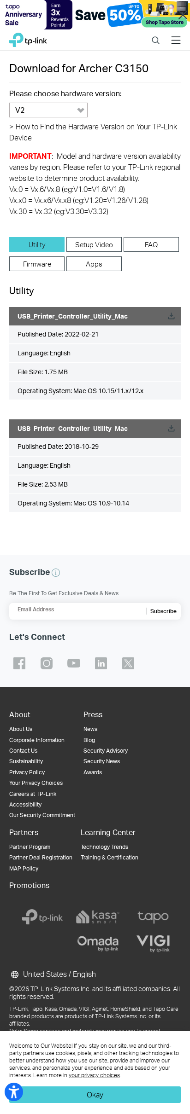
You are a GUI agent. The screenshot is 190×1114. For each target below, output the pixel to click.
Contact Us (23, 750)
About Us (20, 728)
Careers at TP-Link (32, 793)
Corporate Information (37, 740)
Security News (101, 761)
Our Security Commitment (42, 815)
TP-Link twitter (128, 663)
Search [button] (155, 34)
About (19, 714)
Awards (92, 772)
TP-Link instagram (46, 663)
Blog (89, 740)
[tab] (37, 244)
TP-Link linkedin (101, 663)
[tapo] (153, 917)
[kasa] (97, 917)
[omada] (97, 944)
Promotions (29, 885)
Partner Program (29, 846)
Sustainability (26, 761)
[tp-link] (42, 917)
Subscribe (163, 611)
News (90, 728)
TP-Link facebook (19, 663)
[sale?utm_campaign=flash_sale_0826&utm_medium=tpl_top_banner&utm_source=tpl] (95, 14)
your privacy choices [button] (94, 1075)
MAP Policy (23, 868)
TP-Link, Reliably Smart (28, 37)
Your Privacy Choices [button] (36, 782)
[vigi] (153, 944)
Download (171, 316)
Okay (95, 1094)
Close (183, 15)
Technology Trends (104, 846)
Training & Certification (109, 857)
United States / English (58, 974)
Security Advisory (105, 750)
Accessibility (25, 804)
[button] (55, 572)
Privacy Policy (27, 772)
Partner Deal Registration (40, 857)
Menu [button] (176, 34)
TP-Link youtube (74, 663)
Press (92, 714)
